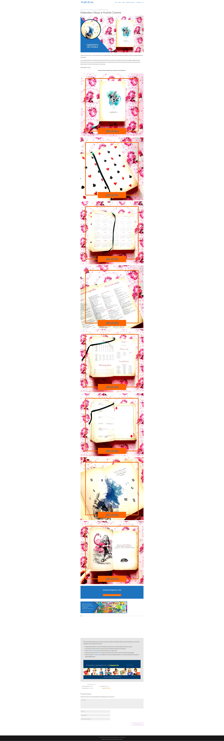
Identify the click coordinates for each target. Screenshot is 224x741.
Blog (116, 2)
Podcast (119, 2)
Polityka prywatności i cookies (116, 739)
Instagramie (96, 654)
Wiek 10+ (95, 9)
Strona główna (86, 9)
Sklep (123, 2)
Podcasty (100, 652)
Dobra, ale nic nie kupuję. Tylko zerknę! (112, 595)
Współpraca (139, 2)
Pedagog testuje (91, 9)
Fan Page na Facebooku (93, 650)
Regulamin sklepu (105, 739)
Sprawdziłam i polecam (130, 2)
